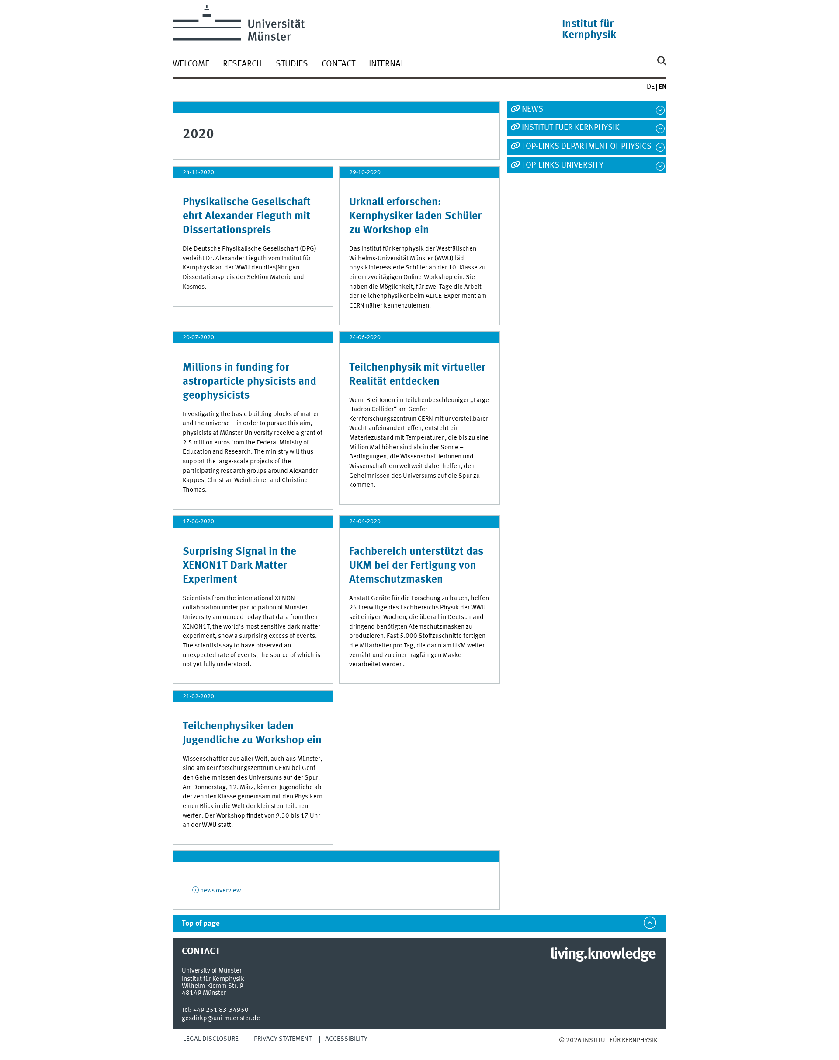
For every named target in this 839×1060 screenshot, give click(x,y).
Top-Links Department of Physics (587, 146)
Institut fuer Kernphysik (571, 128)
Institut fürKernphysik (589, 30)
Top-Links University (562, 165)
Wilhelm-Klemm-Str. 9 (212, 986)
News (532, 109)
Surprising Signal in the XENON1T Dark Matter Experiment (239, 565)
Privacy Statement (283, 1039)
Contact (338, 64)
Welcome (191, 64)
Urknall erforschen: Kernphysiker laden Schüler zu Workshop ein (415, 216)
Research (242, 64)
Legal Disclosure (211, 1039)
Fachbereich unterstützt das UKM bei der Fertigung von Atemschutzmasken (416, 565)
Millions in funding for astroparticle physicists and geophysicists (249, 381)
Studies (292, 64)
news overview (220, 890)
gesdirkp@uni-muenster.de (221, 1018)
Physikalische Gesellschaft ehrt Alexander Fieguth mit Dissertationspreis (247, 216)
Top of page (201, 923)
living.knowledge (602, 954)
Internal (387, 64)
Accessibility (346, 1039)
